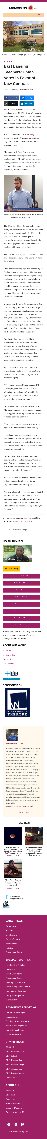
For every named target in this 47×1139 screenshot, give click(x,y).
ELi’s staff (10, 1094)
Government (11, 926)
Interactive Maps (13, 1016)
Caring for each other (15, 1029)
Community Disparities (16, 990)
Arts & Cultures (13, 939)
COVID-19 (10, 969)
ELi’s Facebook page (15, 1051)
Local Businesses (13, 1034)
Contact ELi (8, 659)
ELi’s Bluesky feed (14, 1060)
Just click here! (26, 521)
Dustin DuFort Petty (11, 89)
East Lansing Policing (15, 964)
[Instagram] (23, 1124)
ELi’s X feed (11, 1055)
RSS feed (10, 1047)
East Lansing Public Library (18, 986)
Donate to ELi (9, 654)
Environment (11, 943)
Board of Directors (14, 1107)
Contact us (10, 1077)
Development (11, 934)
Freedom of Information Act (18, 1021)
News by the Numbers (15, 982)
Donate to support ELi (15, 1112)
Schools (8, 61)
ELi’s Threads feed (14, 1068)
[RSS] (16, 1124)
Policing (9, 947)
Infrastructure (12, 999)
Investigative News (14, 973)
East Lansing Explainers (16, 1025)
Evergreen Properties (15, 995)
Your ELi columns (14, 1103)
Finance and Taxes (14, 952)
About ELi (7, 650)
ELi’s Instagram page (15, 1073)
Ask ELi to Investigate (15, 1012)
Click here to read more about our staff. (19, 806)
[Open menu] (39, 15)
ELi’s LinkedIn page (15, 1064)
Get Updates (8, 663)
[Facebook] (9, 1124)
